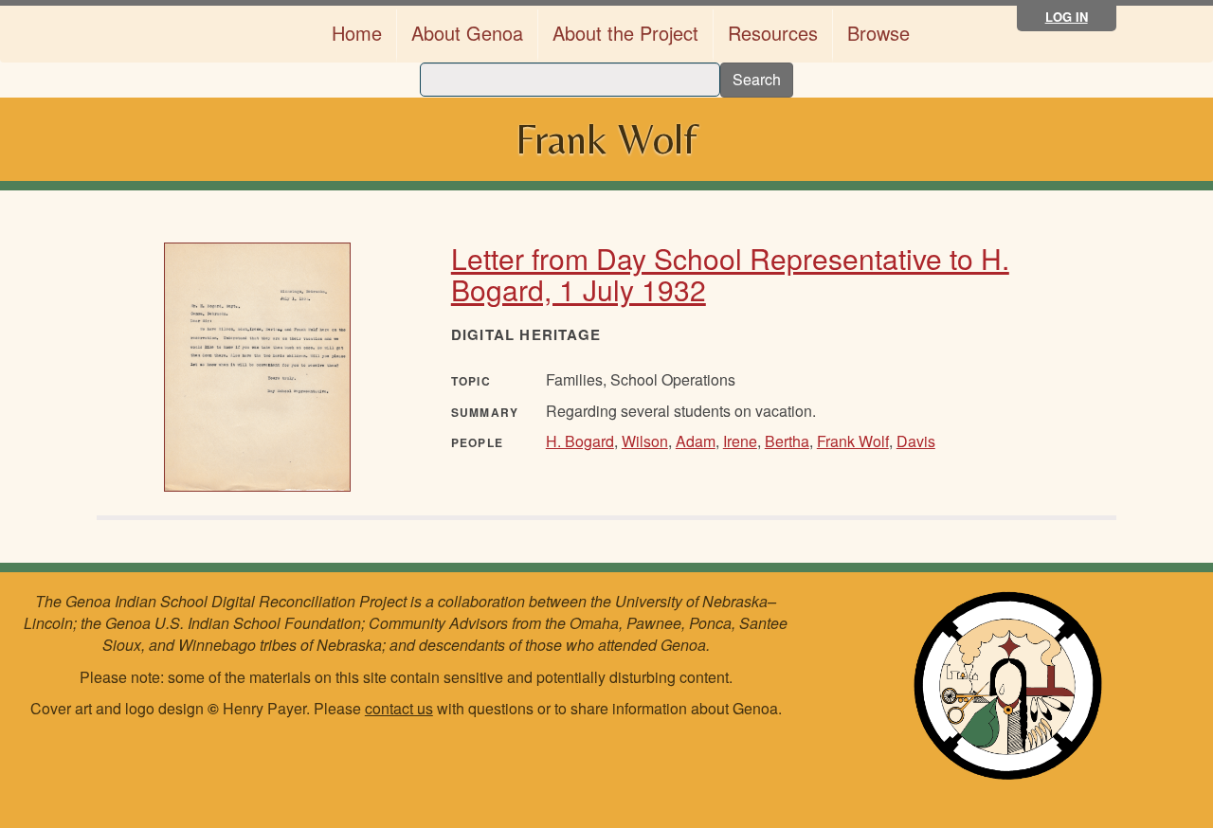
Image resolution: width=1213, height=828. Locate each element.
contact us (399, 708)
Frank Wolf (853, 441)
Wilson (645, 441)
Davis (915, 441)
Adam (695, 441)
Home (357, 32)
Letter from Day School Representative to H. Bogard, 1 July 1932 (730, 274)
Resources (773, 32)
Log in (1066, 17)
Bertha (787, 441)
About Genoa (467, 32)
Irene (740, 441)
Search (757, 79)
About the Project (625, 32)
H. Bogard (580, 441)
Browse (878, 32)
